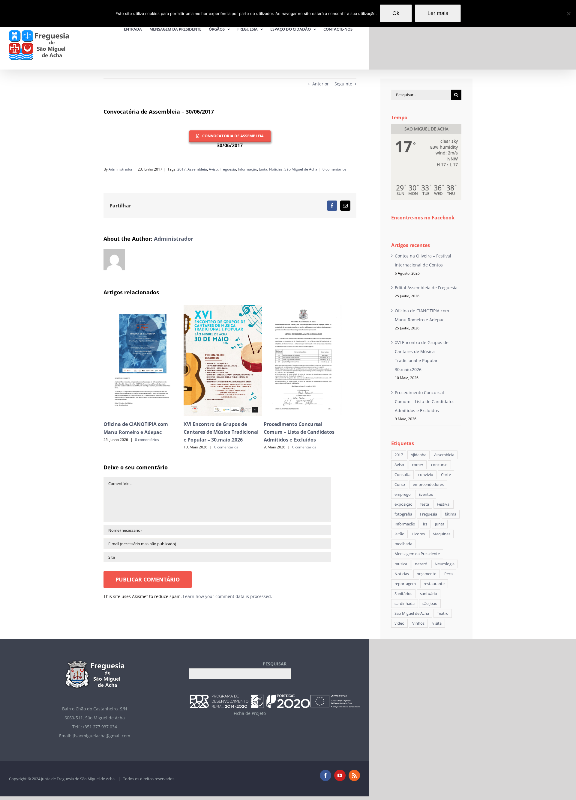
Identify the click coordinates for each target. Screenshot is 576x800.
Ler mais (438, 13)
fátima (450, 514)
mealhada (403, 543)
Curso (399, 484)
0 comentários (334, 169)
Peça (448, 573)
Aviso (213, 169)
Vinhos (418, 623)
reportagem (405, 583)
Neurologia (444, 564)
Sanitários (403, 593)
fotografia (403, 514)
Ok (395, 13)
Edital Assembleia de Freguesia (426, 287)
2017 (181, 169)
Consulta (402, 474)
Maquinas (441, 534)
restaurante (434, 583)
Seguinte (343, 84)
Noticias (276, 169)
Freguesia (228, 169)
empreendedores (428, 484)
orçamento (426, 573)
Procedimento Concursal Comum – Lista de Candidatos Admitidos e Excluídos (299, 432)
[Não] (569, 13)
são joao (429, 603)
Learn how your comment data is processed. (227, 596)
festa (424, 504)
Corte (446, 474)
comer (417, 464)
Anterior (320, 84)
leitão (399, 534)
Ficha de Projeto (250, 713)
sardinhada (404, 603)
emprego (402, 494)
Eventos (425, 494)
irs (425, 524)
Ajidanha (418, 454)
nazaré (421, 564)
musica (400, 564)
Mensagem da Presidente (417, 553)
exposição (403, 504)
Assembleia (197, 169)
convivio (425, 474)
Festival (443, 504)
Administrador (121, 169)
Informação (247, 169)
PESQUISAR (274, 664)
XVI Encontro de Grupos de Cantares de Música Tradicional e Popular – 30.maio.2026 (221, 432)
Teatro (442, 613)
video (399, 623)
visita (437, 623)
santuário (428, 593)
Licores (418, 534)
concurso (439, 464)
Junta (263, 169)
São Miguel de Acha (300, 169)
